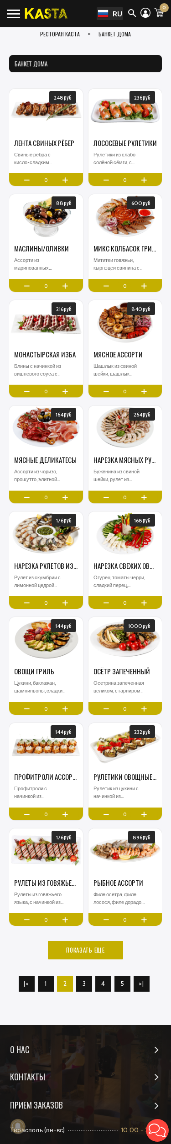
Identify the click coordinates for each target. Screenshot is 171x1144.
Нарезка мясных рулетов (125, 460)
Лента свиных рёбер (44, 143)
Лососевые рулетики (125, 143)
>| (142, 983)
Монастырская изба (45, 354)
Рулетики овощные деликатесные (125, 777)
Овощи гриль (34, 671)
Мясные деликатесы (45, 460)
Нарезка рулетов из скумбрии (46, 566)
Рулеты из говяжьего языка (46, 883)
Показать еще (85, 949)
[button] (157, 1130)
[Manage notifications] (17, 1126)
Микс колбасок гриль (125, 248)
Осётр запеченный (121, 671)
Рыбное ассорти (118, 883)
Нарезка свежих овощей (125, 566)
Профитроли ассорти (46, 777)
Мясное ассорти (118, 354)
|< (27, 983)
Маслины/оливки (41, 248)
